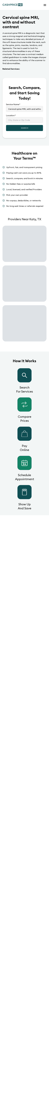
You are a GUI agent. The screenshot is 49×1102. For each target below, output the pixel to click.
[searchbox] (24, 109)
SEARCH (24, 128)
